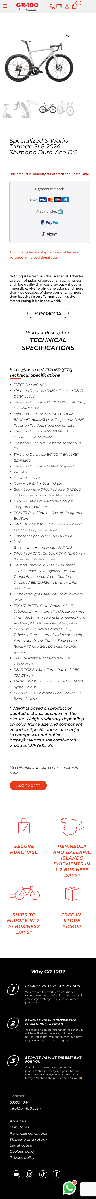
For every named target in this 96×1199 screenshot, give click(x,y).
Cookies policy (22, 1151)
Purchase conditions (28, 1133)
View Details (48, 313)
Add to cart (28, 785)
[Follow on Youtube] (16, 1174)
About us (18, 1121)
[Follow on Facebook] (56, 1174)
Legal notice (21, 1145)
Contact (17, 1096)
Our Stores (19, 1127)
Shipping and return (28, 1139)
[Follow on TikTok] (43, 1174)
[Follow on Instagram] (29, 1174)
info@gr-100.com (25, 1108)
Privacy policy (22, 1157)
